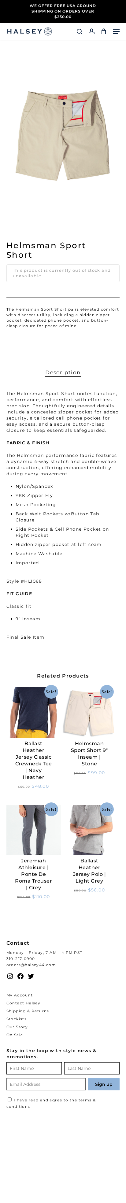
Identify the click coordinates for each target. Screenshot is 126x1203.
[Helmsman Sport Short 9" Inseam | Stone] (89, 712)
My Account (19, 995)
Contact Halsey (23, 1003)
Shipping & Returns (27, 1011)
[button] (116, 31)
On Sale (14, 1035)
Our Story (17, 1027)
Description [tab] (62, 372)
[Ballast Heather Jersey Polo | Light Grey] (89, 830)
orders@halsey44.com (31, 964)
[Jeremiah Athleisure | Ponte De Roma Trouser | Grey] (33, 830)
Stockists (16, 1019)
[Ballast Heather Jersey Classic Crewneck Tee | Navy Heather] (33, 712)
